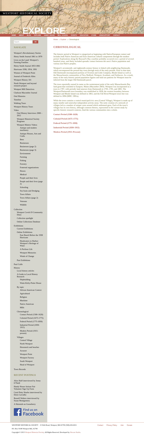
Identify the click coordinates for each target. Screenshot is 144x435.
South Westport (26, 361)
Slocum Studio (75, 432)
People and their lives (29, 178)
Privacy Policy (112, 425)
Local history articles (25, 271)
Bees (22, 139)
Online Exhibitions (24, 232)
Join (122, 425)
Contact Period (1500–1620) (65, 114)
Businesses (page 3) (28, 150)
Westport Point (26, 354)
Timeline (17, 100)
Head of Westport (27, 365)
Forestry (23, 164)
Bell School (63, 35)
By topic (20, 287)
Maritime (23, 300)
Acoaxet (23, 351)
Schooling (24, 187)
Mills (22, 307)
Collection (18, 209)
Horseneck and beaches (29, 347)
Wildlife (23, 205)
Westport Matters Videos (27, 125)
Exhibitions (18, 226)
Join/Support (104, 35)
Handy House (49, 35)
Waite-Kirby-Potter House (30, 283)
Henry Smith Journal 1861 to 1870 (28, 56)
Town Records (20, 369)
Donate (129, 425)
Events (74, 35)
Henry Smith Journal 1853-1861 (27, 66)
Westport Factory (27, 358)
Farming (23, 157)
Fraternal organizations (29, 167)
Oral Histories (19, 96)
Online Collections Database (28, 222)
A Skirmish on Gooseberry (25, 404)
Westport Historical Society (27, 13)
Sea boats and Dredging (29, 191)
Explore (37, 35)
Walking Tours (20, 103)
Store (93, 35)
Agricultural (25, 293)
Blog (29, 35)
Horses (23, 171)
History (17, 268)
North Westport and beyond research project (25, 84)
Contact (116, 35)
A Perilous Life (26, 249)
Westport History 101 (22, 80)
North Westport (26, 344)
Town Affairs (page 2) (29, 198)
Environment (25, 153)
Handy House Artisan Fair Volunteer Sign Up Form (24, 387)
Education (84, 35)
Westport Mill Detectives (24, 89)
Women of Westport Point (24, 73)
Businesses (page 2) (28, 146)
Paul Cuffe (18, 264)
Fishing (23, 160)
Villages (20, 337)
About (21, 35)
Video (16, 110)
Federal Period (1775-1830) (31, 321)
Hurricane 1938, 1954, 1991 (25, 69)
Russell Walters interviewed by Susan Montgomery (26, 399)
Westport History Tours (23, 107)
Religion (23, 297)
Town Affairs (25, 194)
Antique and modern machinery (28, 129)
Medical (23, 174)
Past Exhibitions (23, 260)
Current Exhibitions (25, 229)
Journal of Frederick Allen (24, 76)
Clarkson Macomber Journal (25, 93)
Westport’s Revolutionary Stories (27, 53)
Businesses (24, 143)
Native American (27, 304)
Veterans (23, 201)
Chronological (22, 311)
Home (14, 35)
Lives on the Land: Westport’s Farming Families (26, 61)
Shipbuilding (25, 279)
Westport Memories (28, 253)
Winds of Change (27, 256)
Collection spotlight (25, 218)
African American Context (31, 290)
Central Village (26, 340)
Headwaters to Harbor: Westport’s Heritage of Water (29, 243)
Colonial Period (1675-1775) (31, 318)
